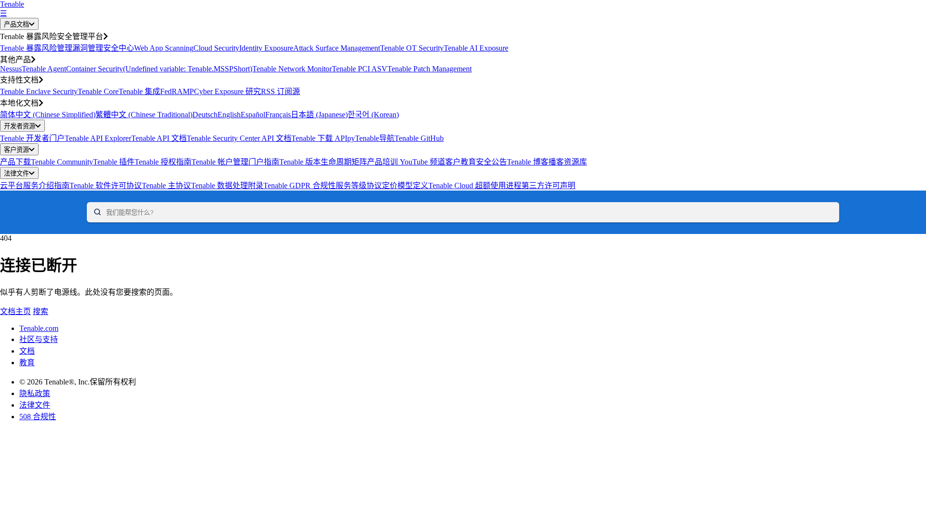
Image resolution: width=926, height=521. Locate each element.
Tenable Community (62, 162)
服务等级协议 (359, 185)
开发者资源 (19, 126)
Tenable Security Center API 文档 (239, 138)
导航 (387, 138)
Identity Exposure (266, 48)
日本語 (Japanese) (319, 114)
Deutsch (205, 114)
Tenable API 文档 (159, 138)
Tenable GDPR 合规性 (299, 185)
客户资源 (16, 149)
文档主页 (15, 311)
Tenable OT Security (412, 48)
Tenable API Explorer (98, 138)
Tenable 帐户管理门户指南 (235, 162)
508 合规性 (37, 416)
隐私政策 (34, 393)
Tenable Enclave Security (39, 91)
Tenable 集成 (139, 91)
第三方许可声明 (548, 185)
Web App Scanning (163, 48)
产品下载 (15, 162)
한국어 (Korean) (373, 114)
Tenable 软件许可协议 (105, 185)
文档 (27, 351)
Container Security (94, 69)
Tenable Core (98, 91)
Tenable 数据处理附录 (227, 185)
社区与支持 (38, 339)
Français (278, 114)
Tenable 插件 (114, 162)
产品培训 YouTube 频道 (406, 162)
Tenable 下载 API (319, 138)
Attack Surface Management (336, 48)
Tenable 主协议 (166, 185)
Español (253, 114)
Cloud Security (216, 48)
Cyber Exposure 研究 (227, 91)
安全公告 (491, 162)
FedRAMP (177, 91)
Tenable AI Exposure (476, 48)
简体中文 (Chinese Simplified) (47, 114)
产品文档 (16, 24)
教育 (27, 362)
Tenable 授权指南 (163, 162)
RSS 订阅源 (280, 91)
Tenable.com (38, 328)
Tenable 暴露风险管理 (36, 48)
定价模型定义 (405, 185)
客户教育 (460, 162)
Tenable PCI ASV (359, 69)
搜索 (40, 311)
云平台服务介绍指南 (34, 185)
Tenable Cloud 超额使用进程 (474, 185)
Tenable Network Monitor (292, 69)
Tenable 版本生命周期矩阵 (323, 162)
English (229, 114)
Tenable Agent (44, 69)
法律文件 (16, 173)
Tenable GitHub (419, 138)
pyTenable (363, 138)
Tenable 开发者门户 (32, 138)
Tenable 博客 (527, 162)
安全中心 (118, 48)
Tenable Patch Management (429, 69)
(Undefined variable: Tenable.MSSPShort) (187, 69)
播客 (556, 162)
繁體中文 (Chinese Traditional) (143, 114)
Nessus (11, 69)
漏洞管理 (87, 48)
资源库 (575, 162)
